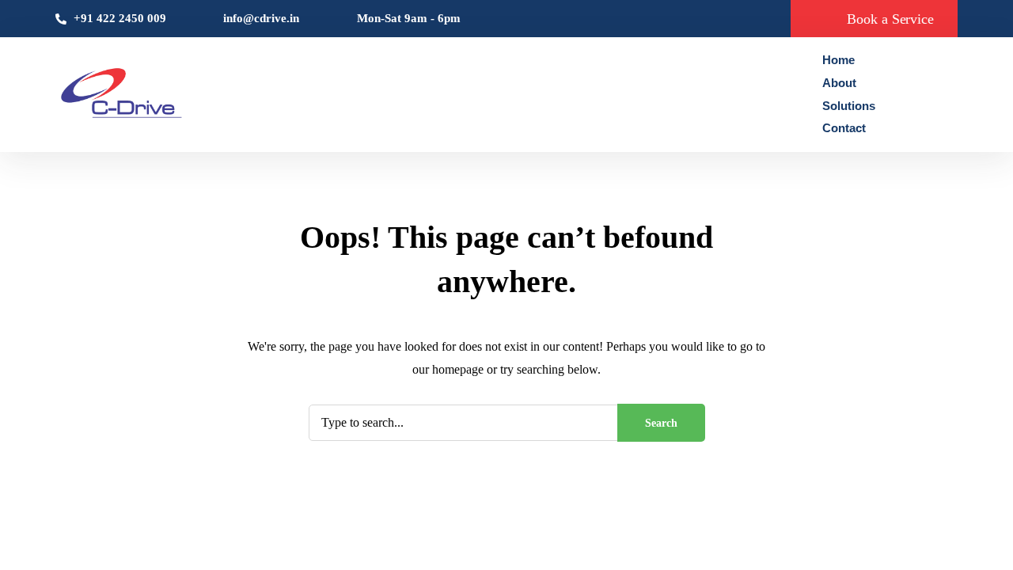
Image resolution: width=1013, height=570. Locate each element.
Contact (844, 128)
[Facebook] (914, 94)
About (839, 82)
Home (838, 59)
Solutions (848, 105)
